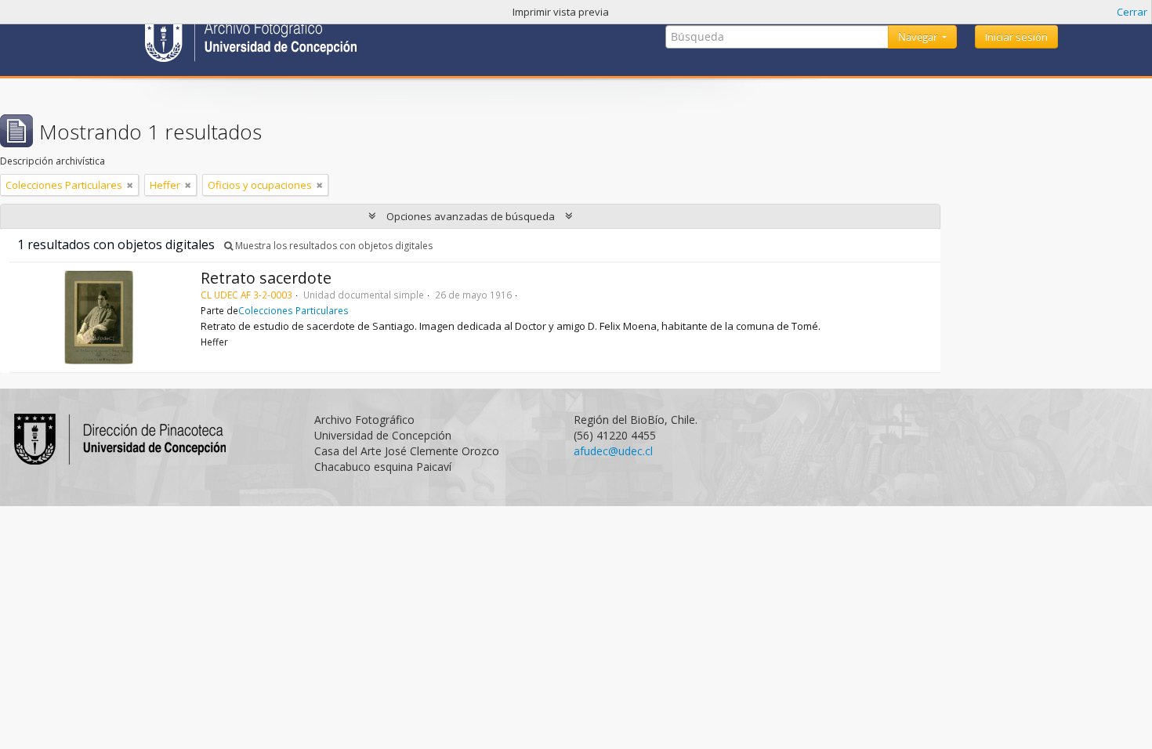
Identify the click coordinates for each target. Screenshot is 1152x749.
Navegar (919, 37)
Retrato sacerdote (266, 277)
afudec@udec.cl (613, 450)
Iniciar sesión (1016, 37)
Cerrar (1132, 12)
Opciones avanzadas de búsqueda (470, 216)
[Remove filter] (130, 185)
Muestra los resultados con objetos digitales (333, 245)
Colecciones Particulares (293, 310)
